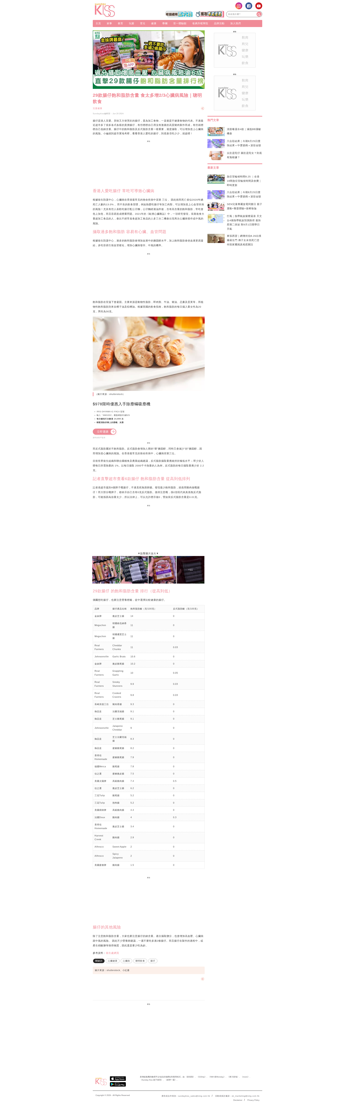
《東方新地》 (233, 1077)
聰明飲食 (140, 961)
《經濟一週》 (171, 1080)
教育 (120, 23)
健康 (153, 23)
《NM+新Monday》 (216, 1077)
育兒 (142, 23)
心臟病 (126, 961)
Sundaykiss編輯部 (101, 113)
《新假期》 (190, 1077)
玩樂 (131, 23)
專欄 (165, 23)
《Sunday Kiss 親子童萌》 (151, 1080)
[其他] (203, 110)
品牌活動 (219, 23)
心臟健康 (112, 961)
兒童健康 (97, 108)
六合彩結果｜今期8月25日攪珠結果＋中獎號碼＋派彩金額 (244, 143)
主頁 (98, 23)
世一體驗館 (180, 23)
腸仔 (152, 961)
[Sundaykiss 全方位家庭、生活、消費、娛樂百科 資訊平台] (118, 10)
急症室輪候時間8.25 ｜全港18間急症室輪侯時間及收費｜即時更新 (244, 181)
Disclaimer (237, 1100)
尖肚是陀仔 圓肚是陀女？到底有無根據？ (244, 155)
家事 (109, 23)
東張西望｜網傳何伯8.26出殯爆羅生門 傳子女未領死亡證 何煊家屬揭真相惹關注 (244, 240)
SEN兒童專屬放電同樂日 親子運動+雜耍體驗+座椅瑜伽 (244, 206)
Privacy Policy (253, 1100)
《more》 (245, 1077)
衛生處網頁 (112, 953)
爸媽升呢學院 (200, 23)
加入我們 (235, 23)
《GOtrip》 (201, 1077)
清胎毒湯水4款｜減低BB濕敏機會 (244, 131)
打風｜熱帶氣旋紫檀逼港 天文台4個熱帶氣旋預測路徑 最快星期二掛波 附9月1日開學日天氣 (244, 222)
